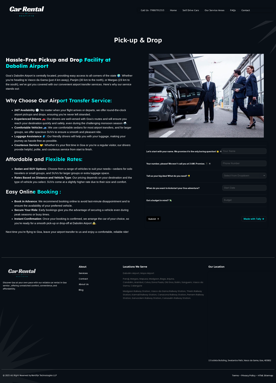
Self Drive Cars (191, 10)
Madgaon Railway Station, (137, 291)
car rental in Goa (58, 282)
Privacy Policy (248, 375)
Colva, (147, 282)
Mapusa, (143, 278)
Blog (81, 289)
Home (173, 10)
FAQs (233, 10)
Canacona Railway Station (172, 294)
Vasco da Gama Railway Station (168, 291)
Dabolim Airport (131, 273)
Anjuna (170, 278)
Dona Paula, (158, 282)
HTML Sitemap (265, 375)
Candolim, (128, 282)
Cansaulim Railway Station (176, 298)
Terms (235, 375)
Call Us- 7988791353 (152, 10)
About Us (84, 284)
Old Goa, (169, 282)
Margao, (134, 278)
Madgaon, (154, 278)
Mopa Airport (147, 273)
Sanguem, (187, 282)
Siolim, (177, 282)
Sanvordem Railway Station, (147, 298)
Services (83, 273)
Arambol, (139, 282)
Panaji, (126, 278)
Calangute (136, 285)
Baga (163, 278)
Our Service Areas (214, 10)
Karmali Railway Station (144, 294)
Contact (245, 10)
